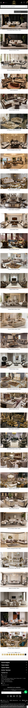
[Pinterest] (17, 696)
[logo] (14, 2)
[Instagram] (11, 696)
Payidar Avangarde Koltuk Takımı (14, 548)
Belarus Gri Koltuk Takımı (14, 588)
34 (18, 654)
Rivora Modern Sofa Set (14, 249)
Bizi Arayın (5, 674)
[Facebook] (8, 696)
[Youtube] (14, 696)
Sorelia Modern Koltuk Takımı (14, 309)
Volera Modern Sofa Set (14, 508)
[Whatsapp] (20, 696)
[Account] (21, 3)
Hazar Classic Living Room (14, 428)
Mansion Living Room (14, 169)
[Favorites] (24, 3)
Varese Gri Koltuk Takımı (14, 50)
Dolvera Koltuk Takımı (14, 369)
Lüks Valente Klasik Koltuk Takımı (14, 389)
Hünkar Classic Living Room (14, 648)
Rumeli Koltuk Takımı (14, 608)
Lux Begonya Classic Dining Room (14, 129)
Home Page (2, 9)
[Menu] (1, 2)
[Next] (23, 654)
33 (16, 654)
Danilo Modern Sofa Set (14, 468)
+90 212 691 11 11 (8, 680)
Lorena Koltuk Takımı (14, 229)
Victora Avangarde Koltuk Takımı (14, 149)
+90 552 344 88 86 (8, 681)
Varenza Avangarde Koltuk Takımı (14, 70)
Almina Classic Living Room (14, 349)
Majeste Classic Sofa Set (14, 488)
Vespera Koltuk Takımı (14, 289)
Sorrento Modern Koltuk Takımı (14, 628)
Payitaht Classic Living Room (14, 189)
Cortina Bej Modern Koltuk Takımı (14, 30)
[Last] (25, 654)
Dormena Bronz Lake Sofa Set (14, 568)
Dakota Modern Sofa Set (14, 408)
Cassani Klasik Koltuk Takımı (14, 269)
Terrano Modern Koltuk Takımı (14, 329)
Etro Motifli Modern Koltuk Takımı (14, 448)
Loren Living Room (14, 90)
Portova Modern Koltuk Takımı (14, 528)
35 (20, 654)
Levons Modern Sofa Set (14, 110)
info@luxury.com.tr (5, 684)
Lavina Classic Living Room (14, 209)
